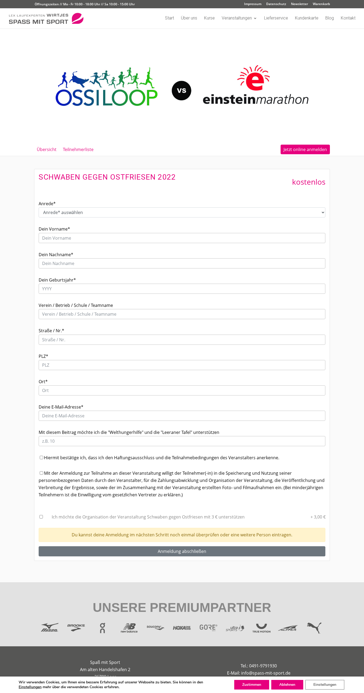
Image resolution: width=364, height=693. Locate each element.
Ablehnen (287, 684)
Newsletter (299, 4)
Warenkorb (321, 4)
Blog (329, 18)
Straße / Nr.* (51, 331)
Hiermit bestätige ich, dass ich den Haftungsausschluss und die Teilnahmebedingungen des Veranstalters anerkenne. (161, 458)
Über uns (189, 18)
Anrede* (47, 204)
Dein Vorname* (54, 229)
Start (169, 18)
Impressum (252, 4)
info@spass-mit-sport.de (265, 673)
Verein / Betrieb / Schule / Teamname (76, 305)
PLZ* (43, 356)
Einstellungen (30, 687)
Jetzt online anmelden (305, 149)
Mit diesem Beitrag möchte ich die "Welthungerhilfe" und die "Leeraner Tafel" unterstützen (129, 432)
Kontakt (348, 18)
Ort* (43, 382)
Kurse (209, 18)
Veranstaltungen (237, 18)
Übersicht (46, 149)
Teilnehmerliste (78, 149)
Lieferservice (276, 18)
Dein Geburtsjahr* (57, 280)
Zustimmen (251, 684)
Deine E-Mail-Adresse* (61, 407)
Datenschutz (276, 4)
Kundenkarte (306, 18)
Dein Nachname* (56, 255)
